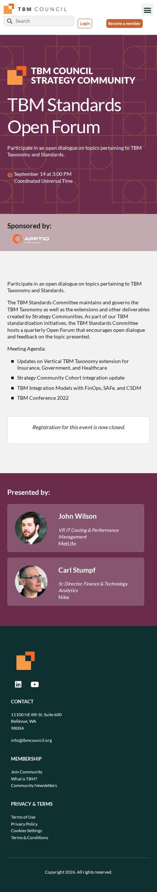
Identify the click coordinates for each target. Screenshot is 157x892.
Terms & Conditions (29, 837)
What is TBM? (24, 778)
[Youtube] (34, 684)
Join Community (26, 771)
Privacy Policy (24, 824)
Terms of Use (23, 817)
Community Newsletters (34, 785)
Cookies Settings (26, 830)
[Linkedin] (18, 684)
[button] (147, 10)
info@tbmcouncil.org (31, 740)
